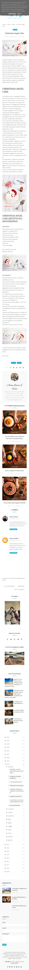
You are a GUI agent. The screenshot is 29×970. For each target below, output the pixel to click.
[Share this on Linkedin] (23, 367)
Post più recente (10, 586)
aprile (9, 830)
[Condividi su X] (14, 367)
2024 (8, 744)
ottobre (10, 812)
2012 (8, 861)
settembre (11, 816)
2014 (8, 854)
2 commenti (21, 36)
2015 (8, 851)
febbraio (10, 836)
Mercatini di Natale (15, 805)
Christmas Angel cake (15, 796)
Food (19, 362)
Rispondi (14, 529)
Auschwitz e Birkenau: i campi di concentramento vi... (17, 791)
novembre (11, 809)
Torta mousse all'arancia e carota (19, 906)
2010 (8, 868)
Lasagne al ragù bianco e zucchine (19, 898)
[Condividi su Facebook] (10, 367)
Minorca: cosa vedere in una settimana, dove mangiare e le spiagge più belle (14, 683)
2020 (8, 757)
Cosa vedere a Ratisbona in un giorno (19, 889)
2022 (8, 751)
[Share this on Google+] (17, 367)
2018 (8, 764)
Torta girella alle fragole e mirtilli (14, 503)
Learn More (12, 13)
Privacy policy (14, 963)
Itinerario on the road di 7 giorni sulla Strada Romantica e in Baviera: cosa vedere (14, 694)
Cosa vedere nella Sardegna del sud (19, 711)
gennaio (10, 840)
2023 (8, 747)
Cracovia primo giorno (16, 782)
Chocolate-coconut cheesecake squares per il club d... (16, 771)
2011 (8, 865)
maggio (10, 826)
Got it (19, 13)
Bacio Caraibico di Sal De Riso (14, 470)
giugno (10, 823)
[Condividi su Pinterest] (20, 367)
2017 (8, 844)
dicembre (10, 767)
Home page (21, 586)
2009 (8, 871)
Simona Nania (13, 517)
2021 (8, 754)
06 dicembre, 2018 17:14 (15, 540)
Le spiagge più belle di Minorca (18, 702)
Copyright (7, 961)
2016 (8, 848)
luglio (9, 819)
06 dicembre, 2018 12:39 (15, 518)
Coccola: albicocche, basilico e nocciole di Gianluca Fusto (14, 437)
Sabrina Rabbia (14, 538)
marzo (10, 833)
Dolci (15, 29)
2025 (8, 740)
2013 (8, 858)
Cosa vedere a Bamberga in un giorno (18, 720)
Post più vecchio (19, 589)
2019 (8, 761)
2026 (8, 737)
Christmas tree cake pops (16, 785)
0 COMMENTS (18, 441)
